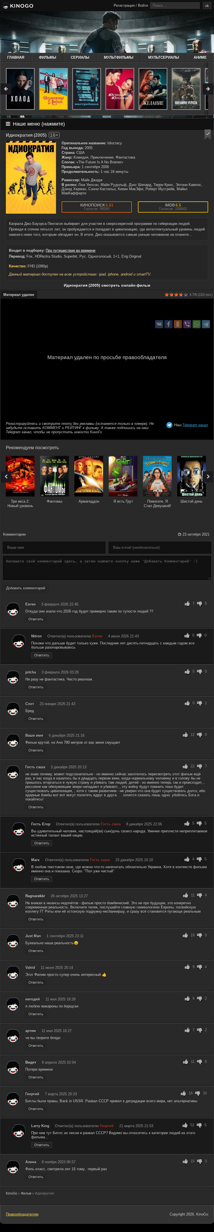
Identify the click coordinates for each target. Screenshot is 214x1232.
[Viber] (187, 324)
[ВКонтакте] (159, 324)
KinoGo (11, 1193)
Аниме (200, 57)
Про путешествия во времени (70, 250)
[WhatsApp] (197, 324)
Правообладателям (22, 1214)
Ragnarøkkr (35, 896)
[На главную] (17, 6)
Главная (15, 57)
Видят (30, 1062)
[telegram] (206, 324)
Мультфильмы (118, 57)
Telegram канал (195, 425)
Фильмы (47, 57)
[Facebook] (168, 324)
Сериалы (80, 57)
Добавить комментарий (25, 588)
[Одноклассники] (178, 324)
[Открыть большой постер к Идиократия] (31, 177)
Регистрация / (125, 5)
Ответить (35, 619)
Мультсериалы (163, 57)
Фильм (26, 1193)
